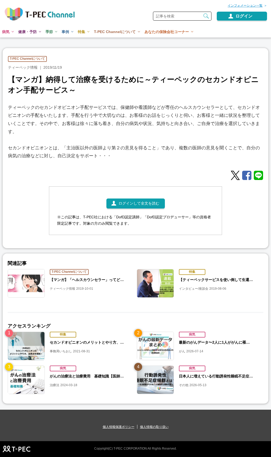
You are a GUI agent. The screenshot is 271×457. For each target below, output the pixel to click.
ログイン (244, 16)
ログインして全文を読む (139, 203)
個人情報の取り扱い (154, 427)
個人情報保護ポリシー (118, 427)
